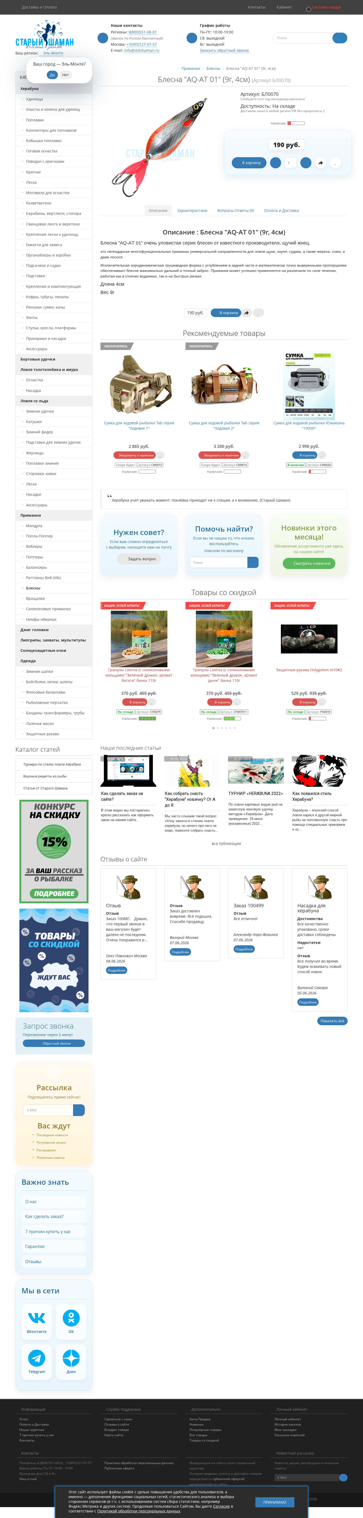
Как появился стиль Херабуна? (312, 796)
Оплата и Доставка (281, 210)
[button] (323, 7)
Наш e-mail (28, 1479)
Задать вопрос (141, 558)
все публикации (226, 843)
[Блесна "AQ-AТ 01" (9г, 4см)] (160, 145)
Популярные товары (205, 1429)
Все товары (198, 1435)
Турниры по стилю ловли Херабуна (52, 764)
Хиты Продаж (199, 1419)
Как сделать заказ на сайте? (122, 796)
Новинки (196, 1424)
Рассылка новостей (290, 1435)
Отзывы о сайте (116, 1424)
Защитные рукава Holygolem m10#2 (224, 669)
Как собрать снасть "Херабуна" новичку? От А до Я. (190, 799)
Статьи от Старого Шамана (45, 788)
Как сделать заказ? (44, 1216)
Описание (158, 210)
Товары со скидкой (204, 1440)
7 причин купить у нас (48, 1231)
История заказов (288, 1424)
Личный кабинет (288, 1419)
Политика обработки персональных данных (139, 1463)
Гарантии (35, 1246)
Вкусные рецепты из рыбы (45, 776)
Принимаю (274, 1502)
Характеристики (192, 210)
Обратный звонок (56, 1043)
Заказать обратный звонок (224, 50)
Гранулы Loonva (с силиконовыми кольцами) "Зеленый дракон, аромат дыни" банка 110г (138, 675)
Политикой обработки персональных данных (138, 1510)
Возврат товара (116, 1429)
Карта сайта (113, 1435)
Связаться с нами (118, 1419)
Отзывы (33, 1261)
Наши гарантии (31, 1429)
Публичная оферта (119, 1468)
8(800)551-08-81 (143, 32)
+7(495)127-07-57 (141, 44)
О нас (31, 1201)
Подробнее (116, 970)
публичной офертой (228, 1479)
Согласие (221, 1506)
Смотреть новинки (312, 563)
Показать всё (332, 1020)
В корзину (251, 162)
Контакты (26, 1440)
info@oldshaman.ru (141, 50)
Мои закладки (286, 1429)
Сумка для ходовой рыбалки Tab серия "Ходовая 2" (224, 425)
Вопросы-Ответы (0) (235, 210)
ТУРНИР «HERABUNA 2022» (256, 793)
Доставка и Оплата (39, 7)
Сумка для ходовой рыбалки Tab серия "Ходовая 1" (139, 425)
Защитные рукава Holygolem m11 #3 (309, 669)
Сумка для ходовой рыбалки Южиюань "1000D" (309, 425)
